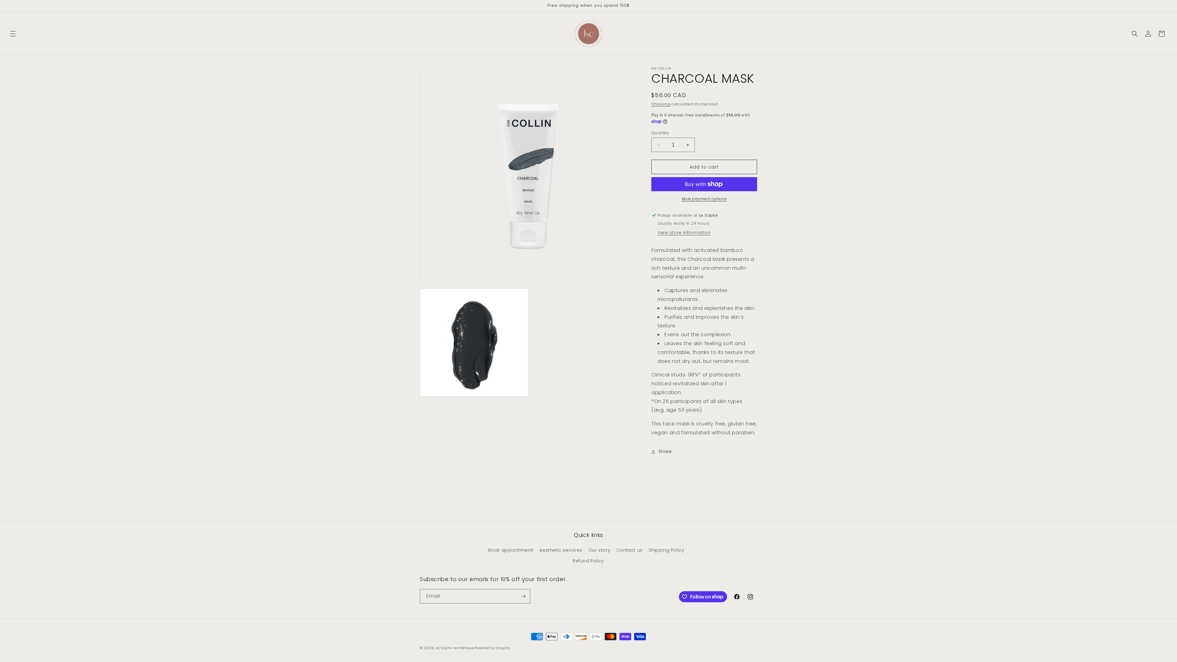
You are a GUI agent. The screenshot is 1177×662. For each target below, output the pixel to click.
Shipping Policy (666, 550)
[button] (13, 33)
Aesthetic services (560, 550)
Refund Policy (588, 561)
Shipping (660, 104)
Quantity (660, 133)
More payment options (704, 198)
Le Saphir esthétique (455, 647)
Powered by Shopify (492, 647)
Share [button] (665, 451)
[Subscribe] (523, 596)
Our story (599, 550)
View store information (683, 233)
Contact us (629, 550)
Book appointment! (511, 550)
